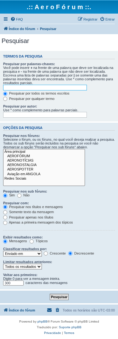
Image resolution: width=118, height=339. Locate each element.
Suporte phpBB (70, 327)
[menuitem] (16, 19)
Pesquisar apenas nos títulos (30, 217)
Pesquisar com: (16, 203)
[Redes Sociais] (44, 178)
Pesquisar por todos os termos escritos (39, 93)
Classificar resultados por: (25, 249)
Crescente (57, 253)
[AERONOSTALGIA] (44, 165)
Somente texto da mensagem (31, 212)
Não (26, 195)
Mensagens (17, 241)
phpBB (42, 321)
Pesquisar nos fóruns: (21, 136)
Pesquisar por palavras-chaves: (29, 64)
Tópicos (41, 241)
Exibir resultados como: (23, 237)
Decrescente (83, 253)
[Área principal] (44, 152)
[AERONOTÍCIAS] (44, 160)
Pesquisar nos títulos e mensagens (35, 207)
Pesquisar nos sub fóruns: (25, 191)
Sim (11, 195)
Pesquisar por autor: (20, 106)
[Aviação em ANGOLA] (44, 174)
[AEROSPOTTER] (44, 169)
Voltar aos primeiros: (20, 275)
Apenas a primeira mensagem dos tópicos (40, 222)
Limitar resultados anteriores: (27, 262)
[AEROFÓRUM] (44, 156)
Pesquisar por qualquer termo (31, 99)
